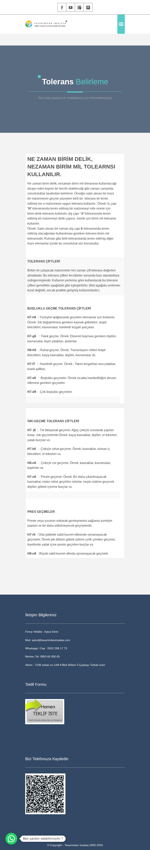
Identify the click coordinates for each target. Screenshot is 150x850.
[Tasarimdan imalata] (46, 24)
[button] (11, 839)
